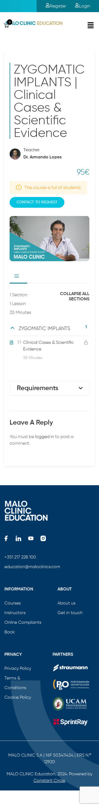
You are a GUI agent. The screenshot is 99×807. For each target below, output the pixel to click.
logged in (44, 436)
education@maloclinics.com (32, 566)
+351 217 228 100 (20, 557)
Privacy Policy (17, 668)
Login (84, 6)
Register (58, 6)
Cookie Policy (17, 697)
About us (66, 603)
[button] (90, 26)
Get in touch (69, 612)
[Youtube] (30, 538)
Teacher (31, 150)
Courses (12, 603)
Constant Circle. (49, 780)
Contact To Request (36, 202)
